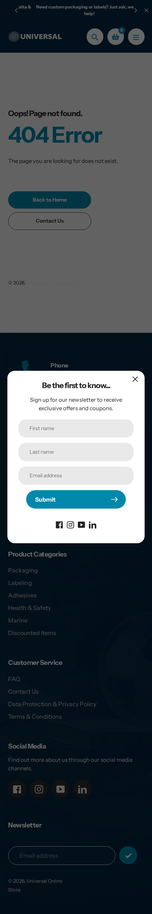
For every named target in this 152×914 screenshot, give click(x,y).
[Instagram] (70, 524)
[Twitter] (92, 524)
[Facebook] (59, 524)
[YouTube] (81, 524)
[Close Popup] (135, 379)
